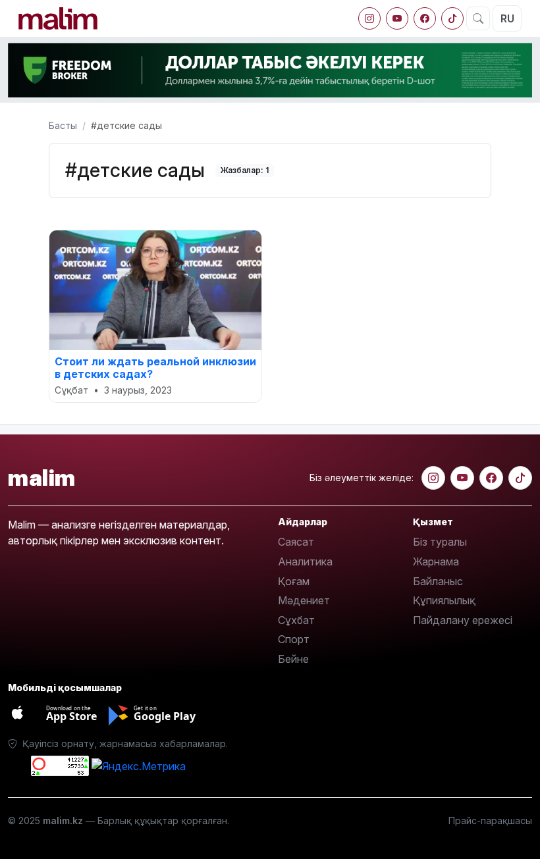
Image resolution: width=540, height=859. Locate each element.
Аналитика (305, 561)
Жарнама (436, 561)
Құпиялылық (444, 600)
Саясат (296, 541)
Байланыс (438, 581)
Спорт (294, 639)
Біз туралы (440, 541)
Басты (63, 125)
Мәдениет (304, 600)
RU (507, 18)
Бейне (293, 658)
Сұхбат (296, 620)
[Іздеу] (478, 18)
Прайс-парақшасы (490, 820)
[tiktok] (452, 18)
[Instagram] (369, 18)
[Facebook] (425, 18)
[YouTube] (397, 18)
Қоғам (294, 581)
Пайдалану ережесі (462, 620)
